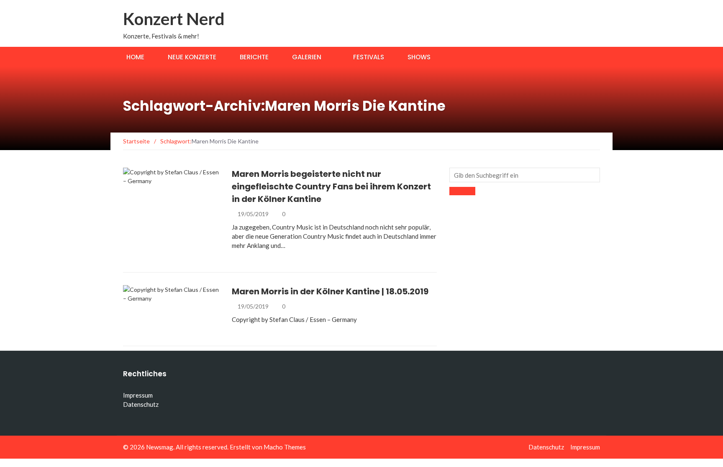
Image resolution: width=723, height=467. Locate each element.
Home (135, 57)
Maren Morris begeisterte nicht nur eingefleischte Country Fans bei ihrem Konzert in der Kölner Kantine (331, 186)
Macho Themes (285, 447)
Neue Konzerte (192, 57)
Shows (419, 57)
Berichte (254, 57)
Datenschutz (141, 404)
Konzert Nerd (174, 19)
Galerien (306, 57)
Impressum (138, 395)
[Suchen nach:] (524, 175)
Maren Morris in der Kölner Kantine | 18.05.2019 (330, 291)
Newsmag (159, 447)
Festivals (368, 57)
